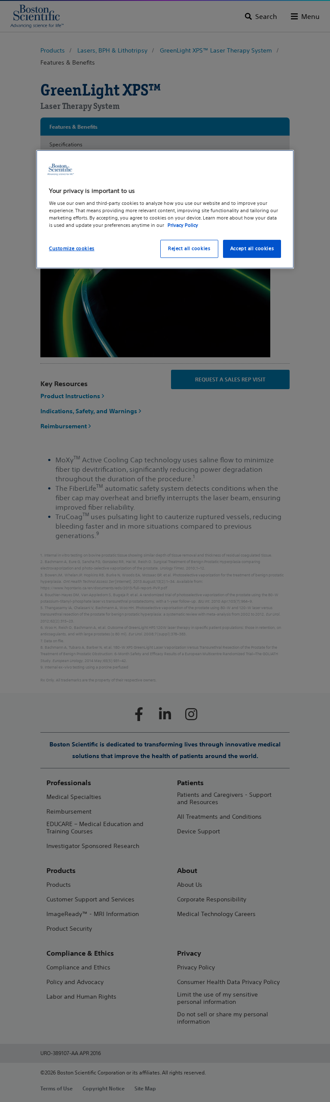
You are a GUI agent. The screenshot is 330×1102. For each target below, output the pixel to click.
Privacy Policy (183, 225)
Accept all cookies (252, 248)
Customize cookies (72, 248)
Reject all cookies (189, 248)
